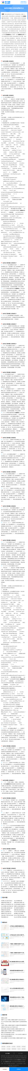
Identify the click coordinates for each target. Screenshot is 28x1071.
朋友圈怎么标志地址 (18, 913)
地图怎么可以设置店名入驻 (7, 904)
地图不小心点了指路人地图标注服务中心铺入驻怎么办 (13, 1019)
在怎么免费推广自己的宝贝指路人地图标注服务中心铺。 (14, 1038)
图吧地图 (3, 1046)
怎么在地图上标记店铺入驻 (7, 906)
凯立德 (19, 1049)
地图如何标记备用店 (5, 909)
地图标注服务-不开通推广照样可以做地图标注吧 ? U (13, 1030)
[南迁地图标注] (5, 2)
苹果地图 (23, 1046)
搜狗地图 (23, 1049)
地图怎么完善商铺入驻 (6, 911)
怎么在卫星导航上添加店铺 (20, 917)
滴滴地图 (18, 1046)
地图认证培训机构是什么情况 (7, 1032)
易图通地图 (14, 1049)
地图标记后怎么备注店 (6, 913)
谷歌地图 (3, 1049)
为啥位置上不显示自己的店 (7, 915)
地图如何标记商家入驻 (6, 902)
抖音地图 (13, 1046)
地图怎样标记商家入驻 (19, 902)
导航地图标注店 (4, 917)
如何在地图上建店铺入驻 (6, 908)
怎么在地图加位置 (18, 900)
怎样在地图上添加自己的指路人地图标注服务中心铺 (13, 1029)
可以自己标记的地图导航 (19, 911)
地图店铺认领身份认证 (19, 909)
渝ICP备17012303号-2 (13, 1065)
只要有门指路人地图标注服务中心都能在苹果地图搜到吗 (14, 1025)
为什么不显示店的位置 (19, 915)
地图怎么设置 (4, 1018)
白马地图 (8, 1049)
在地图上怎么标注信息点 (6, 900)
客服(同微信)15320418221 (23, 2)
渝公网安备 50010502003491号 (8, 1067)
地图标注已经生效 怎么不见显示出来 (9, 1027)
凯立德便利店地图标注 (19, 908)
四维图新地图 (23, 1057)
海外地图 (8, 1046)
